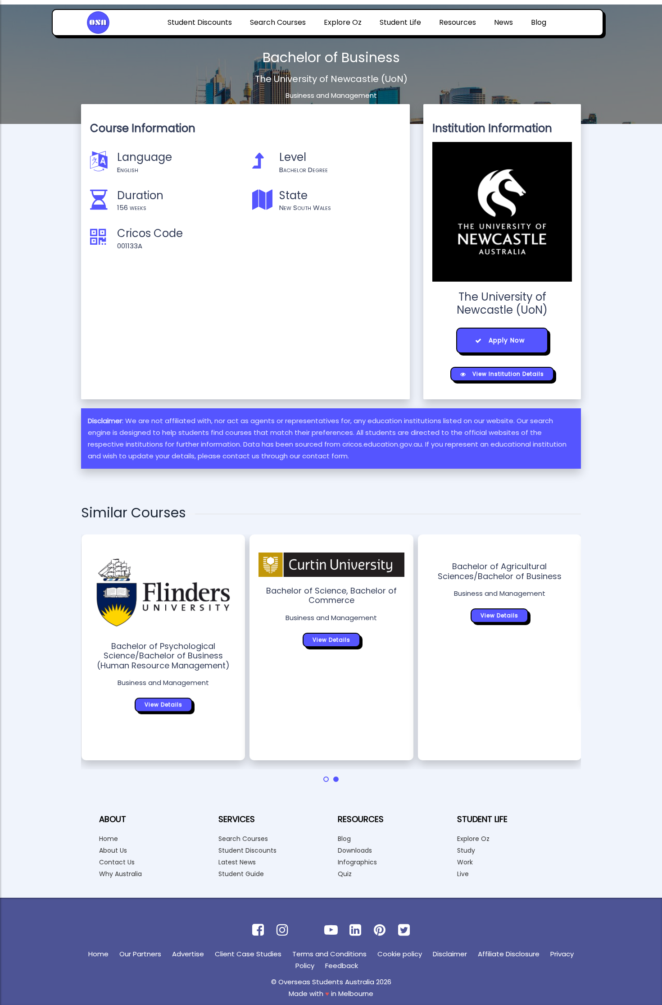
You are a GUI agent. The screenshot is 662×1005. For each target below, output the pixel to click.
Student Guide (241, 873)
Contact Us (117, 862)
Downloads (355, 850)
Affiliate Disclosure (509, 954)
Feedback (341, 965)
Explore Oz (343, 22)
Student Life (400, 22)
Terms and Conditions (329, 954)
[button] (326, 779)
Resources (457, 22)
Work (465, 862)
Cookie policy (399, 954)
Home (108, 838)
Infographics (357, 862)
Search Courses (278, 22)
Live (463, 873)
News (503, 22)
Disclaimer (450, 954)
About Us (113, 850)
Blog (538, 22)
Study (466, 850)
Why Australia (120, 873)
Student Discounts (200, 22)
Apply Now (505, 340)
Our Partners (140, 954)
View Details (163, 704)
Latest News (237, 862)
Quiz (345, 873)
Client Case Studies (248, 954)
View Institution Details (507, 374)
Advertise (188, 954)
